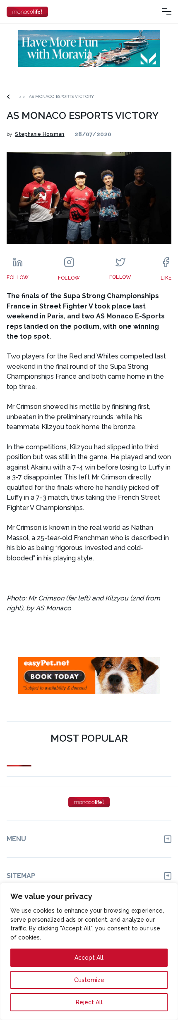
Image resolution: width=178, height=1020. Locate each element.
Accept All (89, 957)
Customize (89, 980)
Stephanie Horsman (39, 134)
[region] (89, 951)
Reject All (89, 1002)
